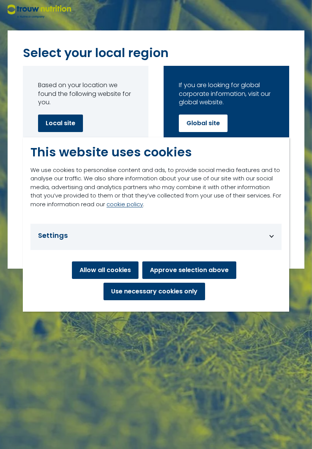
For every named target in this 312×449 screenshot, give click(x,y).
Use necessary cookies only (154, 291)
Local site (60, 123)
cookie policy (125, 204)
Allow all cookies (105, 270)
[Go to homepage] (39, 11)
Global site (203, 123)
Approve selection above (189, 270)
